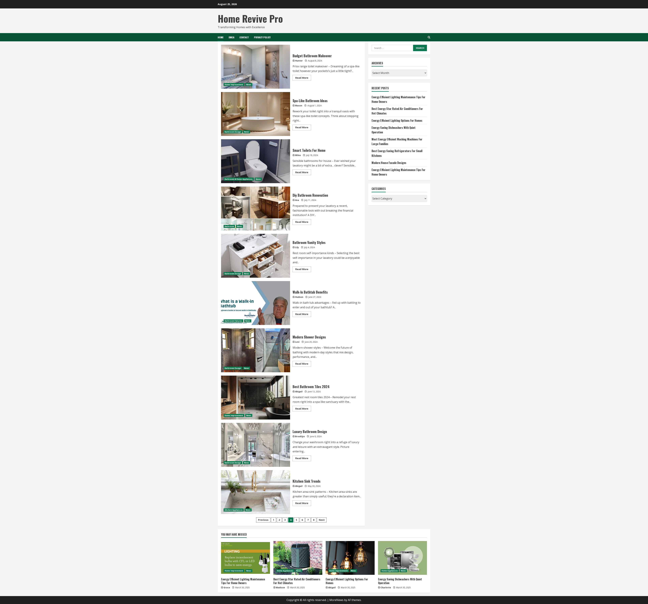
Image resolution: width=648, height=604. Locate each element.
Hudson (299, 297)
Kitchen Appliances (234, 510)
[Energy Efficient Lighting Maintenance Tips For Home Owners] (245, 558)
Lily (297, 247)
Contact (244, 37)
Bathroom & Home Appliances (239, 179)
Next (322, 519)
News (248, 84)
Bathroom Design (233, 132)
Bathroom (229, 226)
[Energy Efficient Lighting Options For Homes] (350, 558)
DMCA (231, 37)
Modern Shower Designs (255, 350)
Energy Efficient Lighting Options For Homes (397, 120)
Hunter (299, 60)
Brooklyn (300, 436)
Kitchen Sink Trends (255, 492)
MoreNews (336, 600)
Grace (227, 587)
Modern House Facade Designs (389, 163)
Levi (297, 341)
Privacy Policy (262, 37)
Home (221, 37)
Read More (303, 78)
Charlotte (386, 587)
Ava (297, 200)
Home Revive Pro (250, 18)
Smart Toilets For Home (255, 161)
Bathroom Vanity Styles (255, 256)
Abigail (299, 391)
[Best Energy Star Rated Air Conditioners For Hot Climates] (297, 558)
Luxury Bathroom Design (255, 445)
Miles (298, 155)
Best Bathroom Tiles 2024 (255, 397)
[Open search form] (429, 37)
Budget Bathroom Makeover (255, 67)
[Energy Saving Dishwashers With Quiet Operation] (402, 558)
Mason (298, 105)
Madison (280, 587)
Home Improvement (234, 84)
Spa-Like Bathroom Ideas (255, 114)
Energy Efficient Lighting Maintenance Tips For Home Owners (243, 581)
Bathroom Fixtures (233, 321)
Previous (263, 519)
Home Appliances (285, 571)
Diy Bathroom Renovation (255, 208)
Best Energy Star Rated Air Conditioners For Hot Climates (296, 581)
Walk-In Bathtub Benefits (255, 303)
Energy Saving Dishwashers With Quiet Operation (400, 581)
